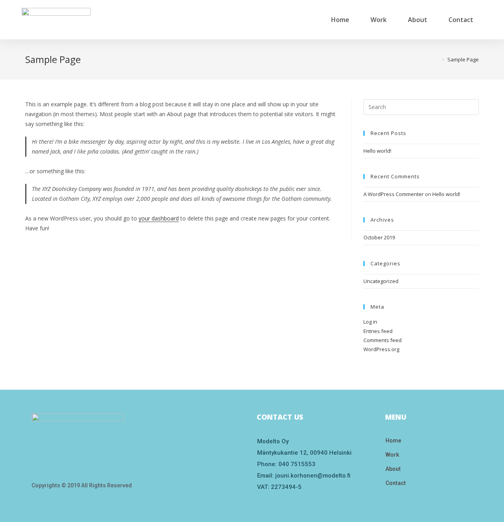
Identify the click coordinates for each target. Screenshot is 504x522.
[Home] (437, 59)
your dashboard (159, 218)
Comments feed (382, 340)
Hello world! (377, 150)
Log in (370, 321)
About (417, 19)
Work (379, 19)
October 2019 (379, 237)
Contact (460, 19)
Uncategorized (380, 281)
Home (340, 19)
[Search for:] (421, 106)
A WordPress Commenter (393, 194)
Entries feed (378, 331)
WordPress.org (381, 349)
